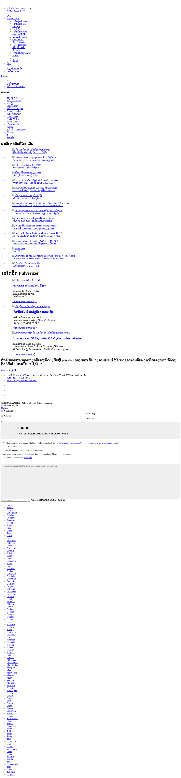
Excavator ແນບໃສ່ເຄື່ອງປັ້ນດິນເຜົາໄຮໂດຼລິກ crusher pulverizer (47, 338)
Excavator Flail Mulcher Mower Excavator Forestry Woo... (38, 258)
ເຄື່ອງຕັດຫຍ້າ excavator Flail (25, 266)
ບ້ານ (9, 16)
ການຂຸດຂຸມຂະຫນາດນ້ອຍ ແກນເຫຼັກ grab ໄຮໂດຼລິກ (36, 213)
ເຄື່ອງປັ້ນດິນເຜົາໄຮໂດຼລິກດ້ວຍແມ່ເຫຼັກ (29, 152)
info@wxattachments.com (19, 8)
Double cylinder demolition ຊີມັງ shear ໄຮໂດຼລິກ (34, 243)
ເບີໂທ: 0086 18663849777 (18, 378)
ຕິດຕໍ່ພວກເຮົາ (13, 71)
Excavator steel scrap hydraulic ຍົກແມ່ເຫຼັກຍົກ (33, 160)
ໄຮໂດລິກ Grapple (20, 31)
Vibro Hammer (19, 45)
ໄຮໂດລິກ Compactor (21, 53)
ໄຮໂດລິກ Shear (19, 24)
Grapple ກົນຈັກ (19, 34)
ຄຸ (13, 58)
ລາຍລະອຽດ (31, 301)
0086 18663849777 (16, 11)
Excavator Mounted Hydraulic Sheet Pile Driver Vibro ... (37, 205)
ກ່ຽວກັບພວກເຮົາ (14, 68)
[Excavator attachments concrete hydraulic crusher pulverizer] (41, 333)
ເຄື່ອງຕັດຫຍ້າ (18, 47)
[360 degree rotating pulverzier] (26, 280)
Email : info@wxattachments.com (22, 380)
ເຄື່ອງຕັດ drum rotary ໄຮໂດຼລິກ (26, 198)
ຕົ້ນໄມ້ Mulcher (19, 42)
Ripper (15, 55)
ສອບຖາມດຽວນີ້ (8, 370)
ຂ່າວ (9, 63)
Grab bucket (17, 39)
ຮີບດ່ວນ (16, 50)
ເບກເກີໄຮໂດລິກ (19, 37)
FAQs (9, 66)
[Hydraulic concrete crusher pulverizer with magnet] (31, 306)
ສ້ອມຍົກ (16, 61)
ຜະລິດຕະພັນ (13, 18)
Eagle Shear (17, 251)
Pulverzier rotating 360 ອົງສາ (25, 167)
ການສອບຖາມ (18, 301)
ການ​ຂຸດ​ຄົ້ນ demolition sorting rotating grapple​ (33, 228)
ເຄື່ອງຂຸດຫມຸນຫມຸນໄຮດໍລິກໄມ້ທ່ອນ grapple (32, 221)
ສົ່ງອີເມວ (5, 408)
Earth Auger (17, 29)
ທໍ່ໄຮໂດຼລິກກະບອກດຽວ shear (25, 175)
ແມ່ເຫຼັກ (16, 26)
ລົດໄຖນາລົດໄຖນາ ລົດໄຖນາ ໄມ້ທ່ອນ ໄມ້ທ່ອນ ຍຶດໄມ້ (36, 236)
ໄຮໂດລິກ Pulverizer (21, 21)
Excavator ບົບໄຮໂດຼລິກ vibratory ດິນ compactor (33, 190)
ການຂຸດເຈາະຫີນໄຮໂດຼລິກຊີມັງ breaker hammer (34, 183)
